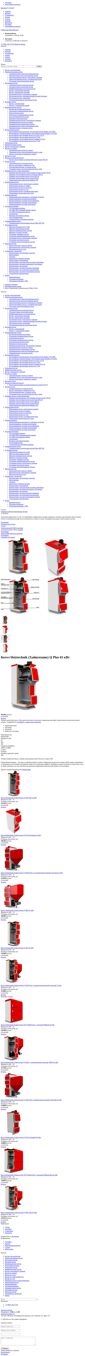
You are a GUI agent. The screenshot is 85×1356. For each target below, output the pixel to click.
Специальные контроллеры (19, 273)
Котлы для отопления (12, 70)
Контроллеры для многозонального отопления (25, 264)
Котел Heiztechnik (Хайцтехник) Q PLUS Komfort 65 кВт (21, 1137)
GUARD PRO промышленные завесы (22, 210)
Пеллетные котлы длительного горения (23, 94)
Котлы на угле (10, 161)
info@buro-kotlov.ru (7, 1314)
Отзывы (8, 21)
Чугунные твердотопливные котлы (21, 81)
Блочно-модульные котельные (19, 109)
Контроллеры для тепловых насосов (22, 253)
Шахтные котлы (10, 244)
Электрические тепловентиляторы (21, 219)
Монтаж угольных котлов (18, 232)
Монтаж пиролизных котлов (19, 229)
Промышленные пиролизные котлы (22, 124)
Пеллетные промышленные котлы (21, 115)
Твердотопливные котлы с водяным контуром (25, 79)
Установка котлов (11, 225)
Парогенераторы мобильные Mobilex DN (23, 180)
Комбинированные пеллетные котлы (22, 89)
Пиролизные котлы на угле (18, 189)
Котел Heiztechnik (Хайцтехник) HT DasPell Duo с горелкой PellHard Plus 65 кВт (29, 1175)
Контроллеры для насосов (18, 266)
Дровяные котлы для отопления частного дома (25, 152)
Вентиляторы (14, 255)
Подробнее (5, 522)
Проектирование (11, 195)
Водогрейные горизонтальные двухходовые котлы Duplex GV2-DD (33, 133)
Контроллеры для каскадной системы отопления (26, 262)
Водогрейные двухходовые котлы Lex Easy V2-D (26, 135)
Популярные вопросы (12, 4)
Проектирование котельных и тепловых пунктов (26, 197)
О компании (9, 15)
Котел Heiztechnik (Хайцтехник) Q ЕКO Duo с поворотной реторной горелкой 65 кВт (31, 1100)
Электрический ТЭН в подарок (12, 528)
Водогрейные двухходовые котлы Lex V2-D (24, 137)
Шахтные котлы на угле (17, 249)
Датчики (12, 257)
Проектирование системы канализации (23, 202)
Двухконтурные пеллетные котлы (21, 87)
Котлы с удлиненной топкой (19, 105)
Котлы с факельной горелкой (19, 92)
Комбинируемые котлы (13, 145)
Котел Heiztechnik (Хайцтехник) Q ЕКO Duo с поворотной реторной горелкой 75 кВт (31, 985)
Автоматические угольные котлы (21, 163)
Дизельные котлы (11, 143)
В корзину (4, 1354)
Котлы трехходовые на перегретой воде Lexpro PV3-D (28, 160)
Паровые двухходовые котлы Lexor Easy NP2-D (26, 174)
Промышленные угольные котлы (21, 128)
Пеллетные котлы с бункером (19, 98)
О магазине (9, 1231)
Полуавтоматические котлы (19, 117)
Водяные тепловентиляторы (19, 216)
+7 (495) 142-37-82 (7, 44)
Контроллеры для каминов (18, 260)
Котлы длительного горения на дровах (22, 154)
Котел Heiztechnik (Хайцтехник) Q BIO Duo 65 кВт (19, 1212)
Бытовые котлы (10, 102)
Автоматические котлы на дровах (21, 150)
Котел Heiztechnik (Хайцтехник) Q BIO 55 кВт (17, 910)
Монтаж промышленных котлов (20, 230)
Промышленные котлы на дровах (21, 122)
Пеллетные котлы (11, 83)
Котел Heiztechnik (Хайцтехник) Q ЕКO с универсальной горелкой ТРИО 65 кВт (29, 1062)
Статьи (7, 19)
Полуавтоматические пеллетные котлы (23, 100)
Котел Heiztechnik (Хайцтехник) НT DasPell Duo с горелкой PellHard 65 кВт (27, 1025)
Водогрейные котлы (12, 130)
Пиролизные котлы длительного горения (23, 184)
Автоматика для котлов (13, 251)
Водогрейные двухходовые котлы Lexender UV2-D (27, 139)
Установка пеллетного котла (19, 240)
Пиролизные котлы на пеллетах (20, 188)
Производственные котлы (18, 118)
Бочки (7, 275)
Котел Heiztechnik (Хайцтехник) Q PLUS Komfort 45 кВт (21, 835)
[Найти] (37, 1299)
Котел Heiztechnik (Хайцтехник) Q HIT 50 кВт (17, 948)
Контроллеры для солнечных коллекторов (24, 270)
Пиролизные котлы (12, 182)
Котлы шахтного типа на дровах (20, 245)
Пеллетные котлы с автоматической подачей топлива (28, 96)
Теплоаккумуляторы (16, 279)
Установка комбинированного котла (22, 236)
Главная (8, 11)
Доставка (8, 2)
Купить (3, 718)
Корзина (4, 8)
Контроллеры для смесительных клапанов (24, 268)
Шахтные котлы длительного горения (22, 247)
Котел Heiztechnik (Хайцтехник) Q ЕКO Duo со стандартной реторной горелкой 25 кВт (32, 873)
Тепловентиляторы (11, 206)
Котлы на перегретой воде (14, 158)
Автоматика (13, 214)
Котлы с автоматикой (16, 104)
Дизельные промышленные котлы (21, 111)
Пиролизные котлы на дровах (19, 186)
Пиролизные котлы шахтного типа (21, 193)
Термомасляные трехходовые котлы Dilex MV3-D (26, 223)
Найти (39, 66)
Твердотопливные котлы (13, 72)
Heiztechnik (27, 769)
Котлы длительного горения (15, 146)
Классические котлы (16, 113)
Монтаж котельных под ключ (19, 227)
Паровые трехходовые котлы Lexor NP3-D (24, 176)
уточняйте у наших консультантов (29, 722)
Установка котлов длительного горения (23, 238)
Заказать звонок (19, 44)
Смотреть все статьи (8, 524)
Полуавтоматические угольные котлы (22, 167)
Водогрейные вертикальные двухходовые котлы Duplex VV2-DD (32, 132)
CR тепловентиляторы (17, 208)
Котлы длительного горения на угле (22, 165)
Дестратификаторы (16, 217)
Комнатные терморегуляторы (19, 258)
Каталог (8, 13)
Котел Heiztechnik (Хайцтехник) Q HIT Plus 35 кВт (19, 798)
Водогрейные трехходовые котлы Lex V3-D (24, 141)
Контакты (8, 23)
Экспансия (15, 1236)
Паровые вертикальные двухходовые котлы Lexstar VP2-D (29, 173)
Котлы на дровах (11, 148)
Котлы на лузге (10, 156)
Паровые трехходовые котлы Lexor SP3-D (24, 178)
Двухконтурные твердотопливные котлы (23, 76)
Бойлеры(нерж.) (14, 277)
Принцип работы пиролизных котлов (14, 511)
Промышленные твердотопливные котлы (23, 126)
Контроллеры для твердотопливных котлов (24, 272)
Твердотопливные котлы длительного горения (25, 77)
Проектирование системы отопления (22, 204)
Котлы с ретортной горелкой (19, 90)
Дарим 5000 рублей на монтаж (11, 533)
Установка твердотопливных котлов (22, 242)
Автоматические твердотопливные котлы (24, 74)
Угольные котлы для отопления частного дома (25, 169)
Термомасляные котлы (13, 221)
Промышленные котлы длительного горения (25, 120)
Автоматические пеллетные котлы (21, 85)
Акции (7, 17)
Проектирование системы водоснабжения (24, 201)
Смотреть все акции (8, 537)
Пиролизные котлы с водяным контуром (23, 191)
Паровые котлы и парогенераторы (17, 171)
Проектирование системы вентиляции (22, 199)
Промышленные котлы (13, 107)
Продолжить (5, 1352)
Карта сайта (9, 1249)
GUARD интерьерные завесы (19, 212)
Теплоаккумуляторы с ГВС (18, 281)
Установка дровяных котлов (19, 234)
